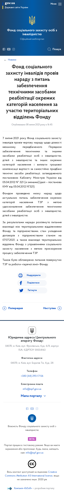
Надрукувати (34, 275)
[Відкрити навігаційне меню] (60, 4)
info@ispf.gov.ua (32, 389)
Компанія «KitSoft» (23, 488)
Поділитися (33, 283)
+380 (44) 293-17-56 (32, 376)
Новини (12, 60)
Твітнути (32, 290)
